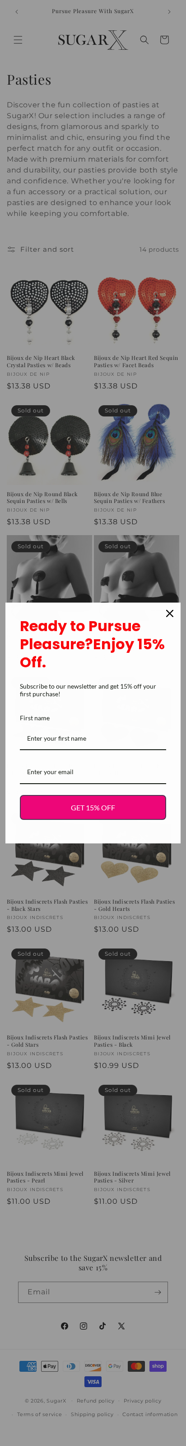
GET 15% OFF (93, 807)
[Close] (170, 613)
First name (35, 718)
